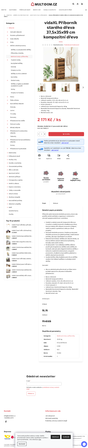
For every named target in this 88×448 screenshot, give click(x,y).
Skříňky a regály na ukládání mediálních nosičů (20, 85)
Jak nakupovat (50, 416)
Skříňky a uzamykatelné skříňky (21, 50)
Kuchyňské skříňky (17, 63)
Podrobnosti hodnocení (71, 45)
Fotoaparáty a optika (16, 180)
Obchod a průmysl (14, 177)
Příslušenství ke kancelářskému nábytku (20, 141)
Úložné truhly (15, 80)
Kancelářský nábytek (17, 104)
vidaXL (61, 42)
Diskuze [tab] (55, 203)
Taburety (13, 136)
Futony (12, 145)
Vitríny (13, 89)
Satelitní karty (13, 211)
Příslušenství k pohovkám (18, 149)
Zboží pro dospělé (14, 197)
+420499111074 (8, 418)
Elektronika (12, 153)
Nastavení (22, 444)
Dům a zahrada (13, 170)
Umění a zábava (14, 183)
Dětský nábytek (15, 127)
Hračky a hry (13, 160)
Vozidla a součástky (15, 163)
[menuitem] (4, 10)
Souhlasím (66, 437)
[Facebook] (6, 422)
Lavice (12, 110)
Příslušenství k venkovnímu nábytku (18, 132)
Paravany (13, 117)
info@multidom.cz (9, 416)
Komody (13, 67)
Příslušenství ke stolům (17, 121)
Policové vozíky (15, 124)
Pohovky (13, 107)
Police (12, 97)
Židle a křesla (14, 100)
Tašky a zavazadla (15, 190)
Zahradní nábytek (16, 32)
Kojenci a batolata (15, 187)
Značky (11, 214)
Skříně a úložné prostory (18, 46)
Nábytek (11, 28)
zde (40, 439)
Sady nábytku (14, 39)
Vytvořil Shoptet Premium (76, 445)
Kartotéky (14, 77)
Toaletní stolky (16, 60)
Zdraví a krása (13, 194)
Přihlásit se (31, 393)
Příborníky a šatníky (17, 53)
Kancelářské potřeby (15, 200)
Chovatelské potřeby (15, 166)
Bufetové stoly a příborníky (19, 56)
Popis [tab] (44, 203)
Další (10, 207)
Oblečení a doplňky (15, 204)
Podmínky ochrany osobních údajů (56, 421)
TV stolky (13, 114)
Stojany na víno (16, 70)
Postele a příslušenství (17, 35)
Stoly (12, 42)
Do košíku (67, 134)
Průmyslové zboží (14, 156)
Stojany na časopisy (17, 93)
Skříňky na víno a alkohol (19, 74)
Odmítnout (55, 437)
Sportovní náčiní (14, 173)
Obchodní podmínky (51, 418)
